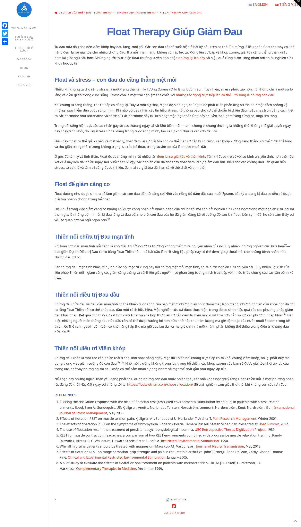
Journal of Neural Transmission (220, 446)
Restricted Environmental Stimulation (190, 441)
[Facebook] (5, 25)
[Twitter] (5, 33)
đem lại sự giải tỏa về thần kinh (181, 156)
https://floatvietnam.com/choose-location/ (160, 384)
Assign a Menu (174, 513)
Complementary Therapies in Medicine (106, 468)
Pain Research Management (234, 418)
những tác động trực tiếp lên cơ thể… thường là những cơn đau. (225, 95)
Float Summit (268, 424)
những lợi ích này (191, 58)
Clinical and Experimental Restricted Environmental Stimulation (116, 457)
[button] (297, 4)
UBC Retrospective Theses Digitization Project (230, 429)
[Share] (5, 42)
